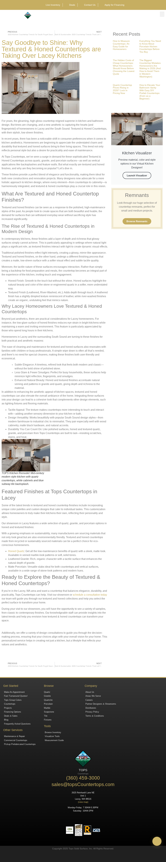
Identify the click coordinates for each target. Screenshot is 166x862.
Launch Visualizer (137, 175)
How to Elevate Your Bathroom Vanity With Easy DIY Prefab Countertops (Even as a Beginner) (149, 92)
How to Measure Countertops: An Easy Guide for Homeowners (121, 45)
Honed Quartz (16, 551)
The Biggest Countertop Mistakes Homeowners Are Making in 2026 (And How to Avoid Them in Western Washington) (150, 68)
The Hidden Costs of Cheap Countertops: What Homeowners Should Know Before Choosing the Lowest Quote (123, 67)
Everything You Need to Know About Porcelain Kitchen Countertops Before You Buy (150, 46)
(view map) (83, 802)
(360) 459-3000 (83, 778)
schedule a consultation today (90, 594)
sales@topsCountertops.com (83, 784)
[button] (162, 14)
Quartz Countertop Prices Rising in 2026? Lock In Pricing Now (122, 89)
